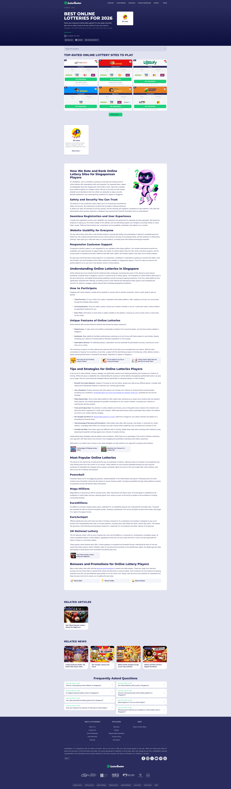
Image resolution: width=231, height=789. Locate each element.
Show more (114, 114)
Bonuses (116, 727)
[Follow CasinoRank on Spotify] (161, 758)
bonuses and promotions (105, 568)
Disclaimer (116, 740)
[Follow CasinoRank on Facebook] (143, 758)
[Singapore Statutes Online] (104, 775)
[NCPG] (115, 775)
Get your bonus (81, 79)
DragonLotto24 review (115, 82)
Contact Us (92, 730)
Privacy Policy (116, 737)
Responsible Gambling (116, 733)
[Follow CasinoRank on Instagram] (148, 758)
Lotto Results (121, 3)
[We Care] (129, 775)
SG (66, 758)
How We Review (92, 733)
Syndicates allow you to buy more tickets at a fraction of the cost (116, 393)
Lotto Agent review (81, 82)
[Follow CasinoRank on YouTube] (156, 758)
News (165, 3)
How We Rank (92, 737)
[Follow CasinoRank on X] (152, 758)
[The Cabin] (140, 775)
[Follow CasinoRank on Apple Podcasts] (165, 758)
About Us (92, 727)
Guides (156, 3)
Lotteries (111, 3)
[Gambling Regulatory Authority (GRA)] (89, 775)
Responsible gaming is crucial (104, 417)
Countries (131, 3)
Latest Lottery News (139, 727)
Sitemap (92, 740)
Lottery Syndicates (144, 3)
